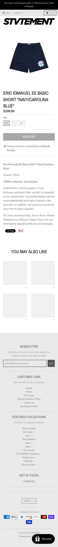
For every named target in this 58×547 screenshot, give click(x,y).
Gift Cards (29, 395)
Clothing (28, 461)
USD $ (17, 13)
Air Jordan (28, 432)
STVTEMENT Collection (28, 453)
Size (5, 118)
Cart (51, 13)
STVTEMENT (33, 532)
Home (29, 391)
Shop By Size (27, 464)
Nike (28, 443)
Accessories (28, 457)
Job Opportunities (29, 406)
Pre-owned (29, 450)
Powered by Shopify (29, 536)
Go (51, 363)
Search (29, 388)
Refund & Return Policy (29, 399)
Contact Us (29, 402)
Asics (28, 435)
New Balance (29, 439)
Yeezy (28, 446)
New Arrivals (29, 428)
